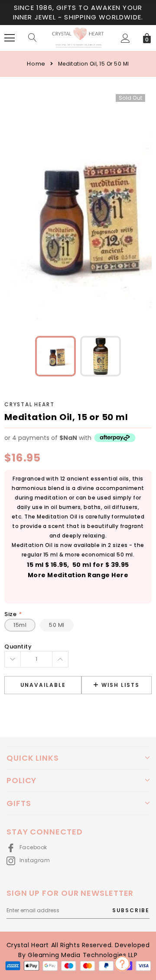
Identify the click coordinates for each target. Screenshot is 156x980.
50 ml (57, 625)
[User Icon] (125, 38)
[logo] (78, 37)
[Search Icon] (32, 38)
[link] (55, 356)
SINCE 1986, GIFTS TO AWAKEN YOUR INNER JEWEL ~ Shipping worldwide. (78, 12)
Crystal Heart (29, 404)
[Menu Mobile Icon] (9, 38)
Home (36, 64)
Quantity (18, 646)
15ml (19, 625)
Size (12, 614)
